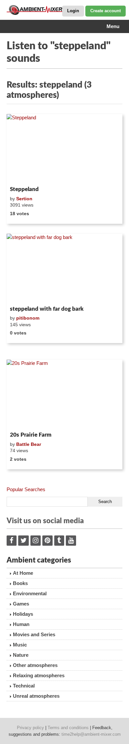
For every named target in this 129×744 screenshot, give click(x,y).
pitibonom (27, 318)
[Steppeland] (64, 148)
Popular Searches (26, 489)
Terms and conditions (68, 727)
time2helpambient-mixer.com (91, 734)
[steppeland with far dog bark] (64, 268)
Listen (23, 175)
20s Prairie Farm (30, 435)
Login (73, 10)
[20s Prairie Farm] (64, 394)
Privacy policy (30, 727)
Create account (105, 10)
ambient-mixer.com (40, 10)
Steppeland (24, 189)
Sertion (24, 198)
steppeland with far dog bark (47, 309)
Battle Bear (28, 444)
